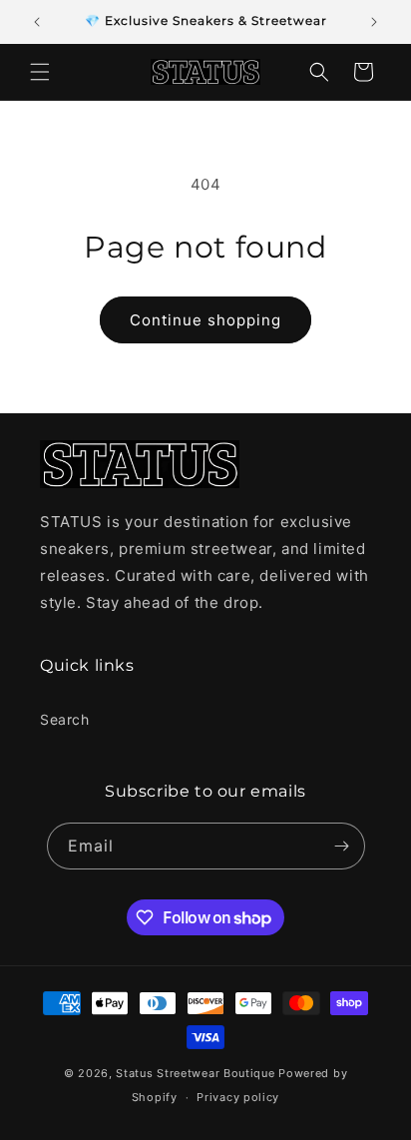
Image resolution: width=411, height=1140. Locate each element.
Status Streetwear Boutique (195, 1073)
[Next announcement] (374, 22)
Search (65, 719)
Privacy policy (238, 1097)
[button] (40, 72)
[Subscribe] (342, 846)
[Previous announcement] (37, 22)
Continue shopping (205, 319)
